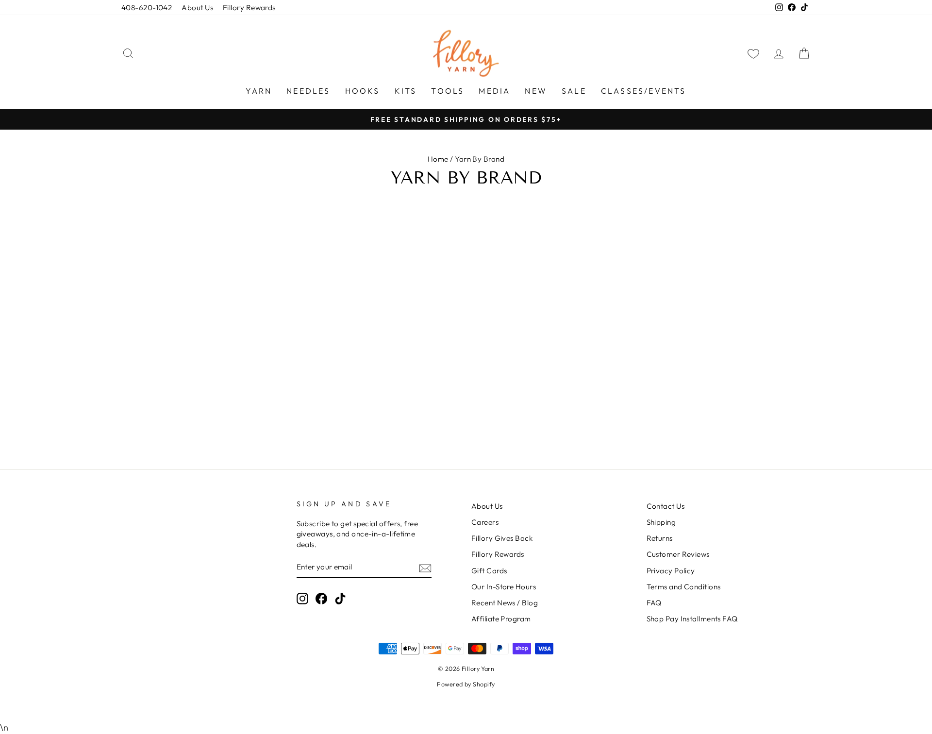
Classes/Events (643, 91)
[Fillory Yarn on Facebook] (321, 598)
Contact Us (666, 506)
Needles (308, 91)
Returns (660, 538)
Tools (447, 91)
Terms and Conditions (684, 586)
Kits (406, 91)
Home (438, 159)
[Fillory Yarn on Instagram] (302, 598)
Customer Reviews (678, 554)
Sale (574, 91)
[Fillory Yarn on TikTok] (340, 598)
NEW (536, 91)
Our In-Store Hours (503, 586)
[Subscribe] (425, 567)
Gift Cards (489, 570)
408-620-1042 (146, 7)
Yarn (259, 91)
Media (494, 91)
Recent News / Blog (504, 602)
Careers (485, 522)
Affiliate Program (501, 618)
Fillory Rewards (249, 7)
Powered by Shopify (466, 684)
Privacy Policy (671, 570)
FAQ (654, 602)
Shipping (661, 522)
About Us (197, 7)
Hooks (362, 91)
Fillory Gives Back (502, 538)
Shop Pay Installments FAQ (692, 618)
